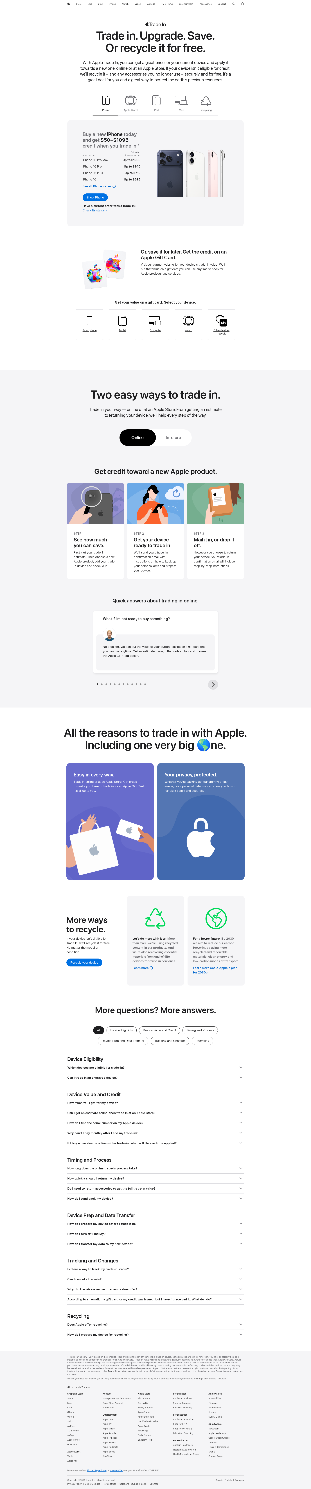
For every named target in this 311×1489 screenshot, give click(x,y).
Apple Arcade (109, 1433)
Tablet (122, 330)
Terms (111, 1371)
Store (70, 1398)
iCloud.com (108, 1407)
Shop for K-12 (180, 1424)
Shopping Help (145, 1440)
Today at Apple (145, 1407)
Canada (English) (224, 1480)
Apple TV (107, 1424)
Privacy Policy (74, 1484)
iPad (69, 1407)
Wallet (70, 1456)
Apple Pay (72, 1461)
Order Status (144, 1435)
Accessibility (214, 1398)
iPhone (70, 1412)
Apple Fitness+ (110, 1438)
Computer (155, 330)
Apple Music (109, 1428)
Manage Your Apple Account (117, 1398)
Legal (144, 1484)
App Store (107, 1456)
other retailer (116, 1470)
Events (211, 1451)
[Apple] (68, 1387)
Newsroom (213, 1428)
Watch (188, 330)
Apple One (108, 1419)
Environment (214, 1407)
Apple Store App (146, 1417)
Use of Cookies (92, 1484)
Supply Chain (215, 1417)
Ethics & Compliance (218, 1447)
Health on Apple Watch (184, 1450)
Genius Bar (143, 1403)
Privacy (212, 1412)
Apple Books (109, 1451)
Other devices (221, 330)
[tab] (105, 105)
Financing (143, 1430)
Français (239, 1480)
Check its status (94, 210)
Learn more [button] (140, 968)
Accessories (73, 1440)
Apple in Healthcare (183, 1445)
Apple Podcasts (110, 1447)
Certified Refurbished (148, 1421)
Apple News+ (109, 1442)
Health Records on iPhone (186, 1454)
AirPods (71, 1426)
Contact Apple (215, 1456)
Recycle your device (86, 963)
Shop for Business (182, 1403)
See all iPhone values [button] (97, 186)
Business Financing (182, 1407)
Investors (213, 1442)
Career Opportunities (218, 1438)
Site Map (154, 1484)
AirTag (70, 1435)
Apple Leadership (217, 1433)
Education (213, 1403)
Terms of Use (109, 1484)
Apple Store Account (113, 1403)
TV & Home (73, 1430)
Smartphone (90, 330)
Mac (69, 1403)
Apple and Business (182, 1398)
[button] (233, 4)
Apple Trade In (145, 1426)
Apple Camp (144, 1412)
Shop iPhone (95, 197)
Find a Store (144, 1398)
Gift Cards (72, 1444)
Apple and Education (183, 1419)
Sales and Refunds (129, 1484)
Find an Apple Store (97, 1470)
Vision (70, 1421)
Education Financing (183, 1433)
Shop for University (182, 1428)
